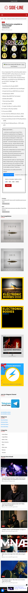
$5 (6, 181)
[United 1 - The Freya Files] (12, 231)
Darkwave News (4, 422)
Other (17, 181)
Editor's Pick (4, 439)
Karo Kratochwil (5, 481)
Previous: (14, 200)
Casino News (5, 434)
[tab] (8, 174)
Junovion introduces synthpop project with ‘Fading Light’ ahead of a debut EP (13, 504)
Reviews (4, 449)
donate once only (20, 174)
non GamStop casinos (6, 412)
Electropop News (4, 426)
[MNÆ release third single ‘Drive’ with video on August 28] (14, 543)
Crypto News (5, 436)
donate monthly (9, 174)
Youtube (4, 452)
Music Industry (5, 442)
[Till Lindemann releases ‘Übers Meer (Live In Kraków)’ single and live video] (14, 569)
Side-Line (4, 29)
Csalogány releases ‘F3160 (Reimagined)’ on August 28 (14, 529)
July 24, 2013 (10, 29)
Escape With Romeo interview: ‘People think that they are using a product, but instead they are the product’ (13, 478)
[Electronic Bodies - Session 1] (12, 317)
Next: (14, 208)
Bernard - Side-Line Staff (7, 506)
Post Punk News (4, 419)
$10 (10, 181)
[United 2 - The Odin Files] (12, 259)
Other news (4, 447)
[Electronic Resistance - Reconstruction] (12, 346)
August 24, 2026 (12, 481)
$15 (13, 181)
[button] (2, 14)
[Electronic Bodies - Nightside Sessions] (12, 288)
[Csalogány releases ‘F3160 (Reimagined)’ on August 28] (14, 519)
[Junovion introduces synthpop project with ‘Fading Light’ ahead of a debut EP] (14, 493)
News (3, 22)
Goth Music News (4, 424)
